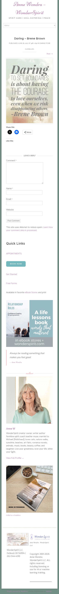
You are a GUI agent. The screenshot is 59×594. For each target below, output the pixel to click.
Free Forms (11, 283)
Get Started (11, 274)
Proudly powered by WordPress (17, 591)
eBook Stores (31, 292)
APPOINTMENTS (14, 253)
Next (50, 53)
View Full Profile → (15, 458)
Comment (11, 160)
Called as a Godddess (13, 515)
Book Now (16, 264)
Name (9, 188)
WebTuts (49, 591)
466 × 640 (34, 43)
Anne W (10, 428)
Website (10, 209)
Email (9, 199)
